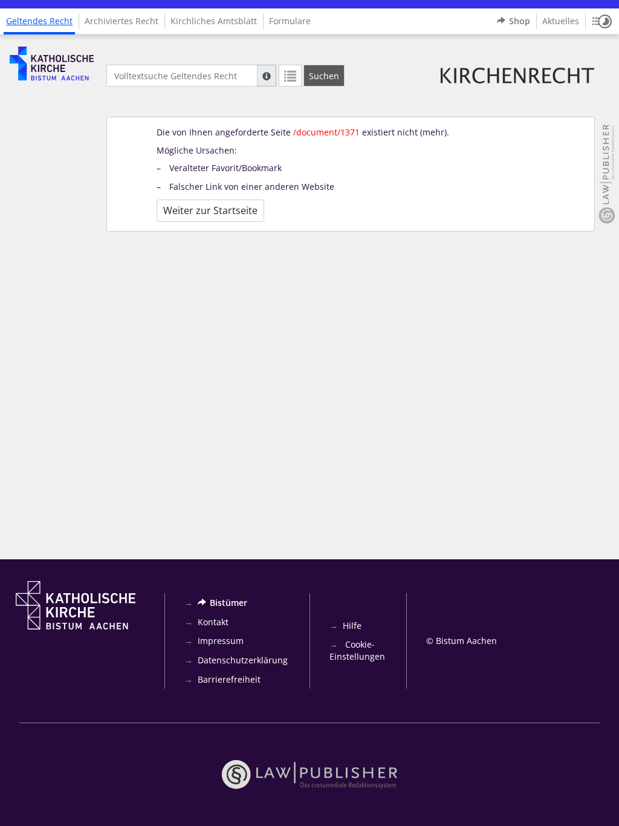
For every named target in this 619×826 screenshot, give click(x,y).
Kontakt (213, 622)
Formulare (290, 21)
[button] (602, 21)
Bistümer (228, 602)
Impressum (221, 640)
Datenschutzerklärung (243, 660)
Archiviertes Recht (121, 21)
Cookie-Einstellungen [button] (357, 650)
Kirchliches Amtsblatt (213, 21)
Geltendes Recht (39, 21)
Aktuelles (560, 21)
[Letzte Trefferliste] (290, 75)
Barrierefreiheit (229, 679)
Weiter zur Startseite (210, 210)
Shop (519, 21)
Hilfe (352, 625)
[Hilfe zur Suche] (266, 75)
